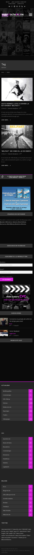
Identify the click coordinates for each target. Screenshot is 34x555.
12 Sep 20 (15, 325)
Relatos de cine (7, 407)
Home (2, 72)
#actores (15, 222)
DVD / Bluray (6, 399)
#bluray (12, 224)
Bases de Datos (7, 443)
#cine (19, 222)
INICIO (8, 2)
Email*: (2, 269)
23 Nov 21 (4, 154)
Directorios (6, 455)
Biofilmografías (7, 391)
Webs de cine (6, 514)
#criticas (23, 222)
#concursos (3, 224)
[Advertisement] (17, 39)
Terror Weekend (14, 331)
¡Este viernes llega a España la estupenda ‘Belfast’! (15, 104)
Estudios (5, 463)
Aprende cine (6, 439)
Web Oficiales (6, 510)
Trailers (5, 415)
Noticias (5, 403)
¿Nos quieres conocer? (18, 2)
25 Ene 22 (3, 108)
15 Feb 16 (15, 335)
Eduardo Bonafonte (13, 108)
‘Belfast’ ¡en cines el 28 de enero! (16, 151)
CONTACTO (20, 3)
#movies (23, 224)
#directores (8, 222)
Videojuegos (6, 419)
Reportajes (6, 411)
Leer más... (5, 120)
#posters (2, 222)
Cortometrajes (7, 395)
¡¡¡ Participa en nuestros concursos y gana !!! (16, 177)
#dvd (8, 224)
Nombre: (2, 262)
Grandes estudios (8, 498)
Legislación (6, 467)
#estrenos (18, 224)
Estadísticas (6, 459)
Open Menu (31, 14)
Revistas (5, 502)
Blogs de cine (6, 490)
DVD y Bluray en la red (9, 494)
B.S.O (10, 323)
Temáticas (12, 333)
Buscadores (6, 447)
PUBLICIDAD (11, 3)
